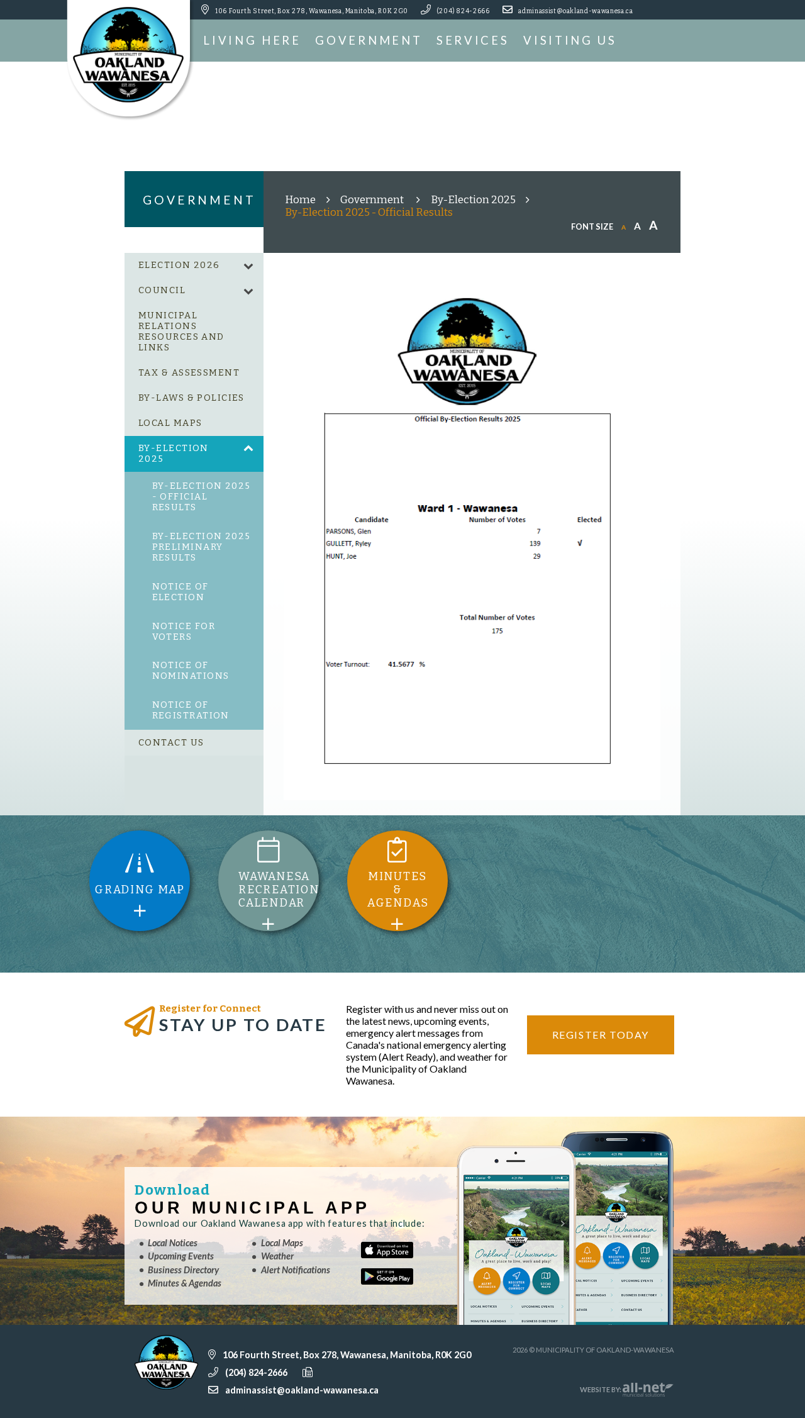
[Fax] (339, 1371)
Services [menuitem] (472, 40)
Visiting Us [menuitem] (569, 40)
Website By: (601, 1389)
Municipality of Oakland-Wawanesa (132, 60)
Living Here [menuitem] (252, 40)
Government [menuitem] (368, 40)
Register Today (600, 1035)
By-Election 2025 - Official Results (369, 212)
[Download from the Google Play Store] (401, 1281)
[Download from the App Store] (401, 1255)
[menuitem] (194, 265)
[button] (248, 266)
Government (373, 199)
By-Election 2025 (473, 199)
